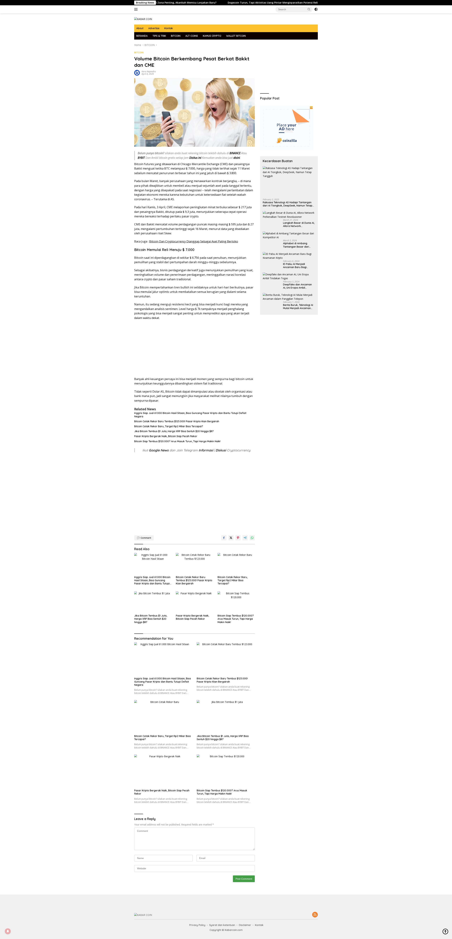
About (139, 28)
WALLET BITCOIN (236, 35)
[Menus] (136, 9)
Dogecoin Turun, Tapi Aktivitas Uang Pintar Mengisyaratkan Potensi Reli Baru (243, 2)
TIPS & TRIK (159, 35)
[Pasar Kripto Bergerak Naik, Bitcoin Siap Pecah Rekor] (194, 601)
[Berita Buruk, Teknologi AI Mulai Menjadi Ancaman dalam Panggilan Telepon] (289, 297)
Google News (159, 450)
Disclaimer (245, 925)
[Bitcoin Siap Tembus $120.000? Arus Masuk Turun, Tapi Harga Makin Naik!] (236, 601)
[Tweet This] (231, 537)
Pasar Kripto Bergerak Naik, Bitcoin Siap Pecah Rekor (165, 436)
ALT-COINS (191, 35)
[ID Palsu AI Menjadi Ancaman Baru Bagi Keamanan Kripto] (289, 256)
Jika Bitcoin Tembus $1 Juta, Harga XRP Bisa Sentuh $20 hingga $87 (174, 431)
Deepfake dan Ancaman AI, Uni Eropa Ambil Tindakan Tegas (297, 286)
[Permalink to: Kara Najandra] (137, 72)
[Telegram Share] (245, 537)
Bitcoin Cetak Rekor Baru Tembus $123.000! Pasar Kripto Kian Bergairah (176, 421)
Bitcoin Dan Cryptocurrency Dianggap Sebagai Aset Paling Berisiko (193, 241)
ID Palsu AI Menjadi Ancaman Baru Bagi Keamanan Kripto (295, 265)
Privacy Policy (197, 925)
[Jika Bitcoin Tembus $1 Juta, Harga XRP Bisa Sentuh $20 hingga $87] (153, 601)
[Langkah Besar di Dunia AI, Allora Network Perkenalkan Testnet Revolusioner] (289, 215)
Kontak (168, 28)
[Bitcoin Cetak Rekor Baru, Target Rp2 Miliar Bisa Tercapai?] (236, 563)
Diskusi (221, 450)
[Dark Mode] (316, 9)
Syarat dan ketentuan (222, 925)
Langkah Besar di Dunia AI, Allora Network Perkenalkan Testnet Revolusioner (298, 224)
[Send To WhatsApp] (252, 537)
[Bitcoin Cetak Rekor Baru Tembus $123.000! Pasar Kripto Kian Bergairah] (194, 563)
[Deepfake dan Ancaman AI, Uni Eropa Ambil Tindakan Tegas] (289, 276)
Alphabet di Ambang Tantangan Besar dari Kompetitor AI (296, 245)
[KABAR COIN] (143, 18)
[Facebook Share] (224, 537)
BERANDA (142, 35)
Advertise (153, 28)
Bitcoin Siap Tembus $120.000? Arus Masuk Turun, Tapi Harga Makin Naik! (177, 441)
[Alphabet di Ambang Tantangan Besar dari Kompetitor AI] (289, 235)
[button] (309, 9)
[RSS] (315, 915)
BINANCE (235, 153)
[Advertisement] (194, 348)
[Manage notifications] (8, 931)
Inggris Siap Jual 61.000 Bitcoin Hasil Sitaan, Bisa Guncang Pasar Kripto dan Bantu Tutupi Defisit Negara (190, 414)
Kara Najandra (149, 71)
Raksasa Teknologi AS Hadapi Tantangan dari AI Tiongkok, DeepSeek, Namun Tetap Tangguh (287, 204)
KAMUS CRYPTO (212, 35)
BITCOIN (175, 35)
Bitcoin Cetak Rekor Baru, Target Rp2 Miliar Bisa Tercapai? (168, 426)
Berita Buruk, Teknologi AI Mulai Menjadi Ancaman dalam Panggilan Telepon (298, 306)
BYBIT (141, 158)
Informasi (206, 450)
